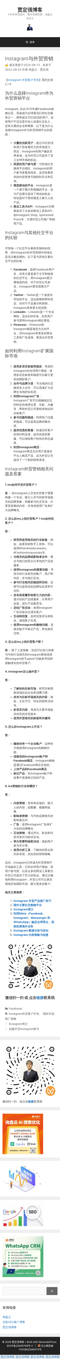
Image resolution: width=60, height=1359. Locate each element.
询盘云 (6, 1317)
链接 (40, 997)
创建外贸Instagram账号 (24, 1029)
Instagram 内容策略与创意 (31, 934)
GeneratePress (47, 1342)
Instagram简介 (24, 909)
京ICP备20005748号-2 (20, 1345)
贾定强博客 (30, 10)
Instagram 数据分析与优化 (31, 930)
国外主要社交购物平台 (28, 905)
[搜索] (52, 1291)
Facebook (15, 1008)
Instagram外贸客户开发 (24, 1013)
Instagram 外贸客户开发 (23, 80)
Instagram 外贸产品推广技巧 (32, 901)
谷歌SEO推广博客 (13, 1322)
